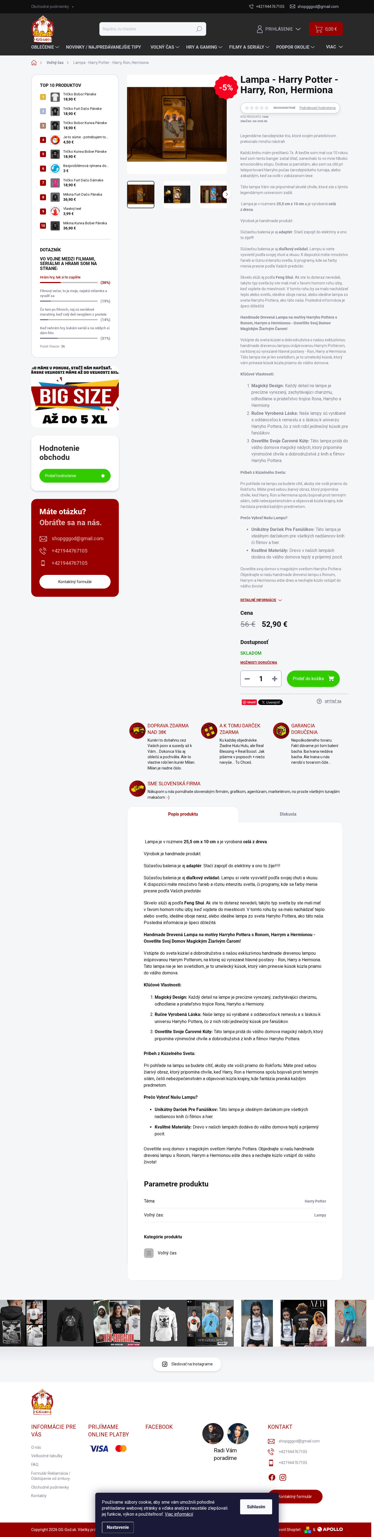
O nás (36, 1447)
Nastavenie (118, 1527)
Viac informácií (179, 1514)
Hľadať (199, 29)
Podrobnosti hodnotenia (318, 108)
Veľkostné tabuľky (46, 1456)
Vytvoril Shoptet (287, 1529)
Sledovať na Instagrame (192, 1364)
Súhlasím (256, 1506)
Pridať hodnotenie (60, 476)
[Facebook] (272, 1477)
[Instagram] (283, 1477)
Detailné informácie (258, 600)
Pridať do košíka (308, 678)
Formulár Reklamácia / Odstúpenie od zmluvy (50, 1476)
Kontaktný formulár (75, 582)
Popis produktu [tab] (183, 814)
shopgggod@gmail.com (77, 538)
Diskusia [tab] (288, 814)
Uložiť (251, 702)
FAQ (34, 1464)
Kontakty (39, 1496)
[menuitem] (46, 47)
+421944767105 (69, 551)
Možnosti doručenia (258, 663)
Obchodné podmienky (50, 6)
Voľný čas (167, 1253)
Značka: (253, 121)
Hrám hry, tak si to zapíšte (60, 277)
